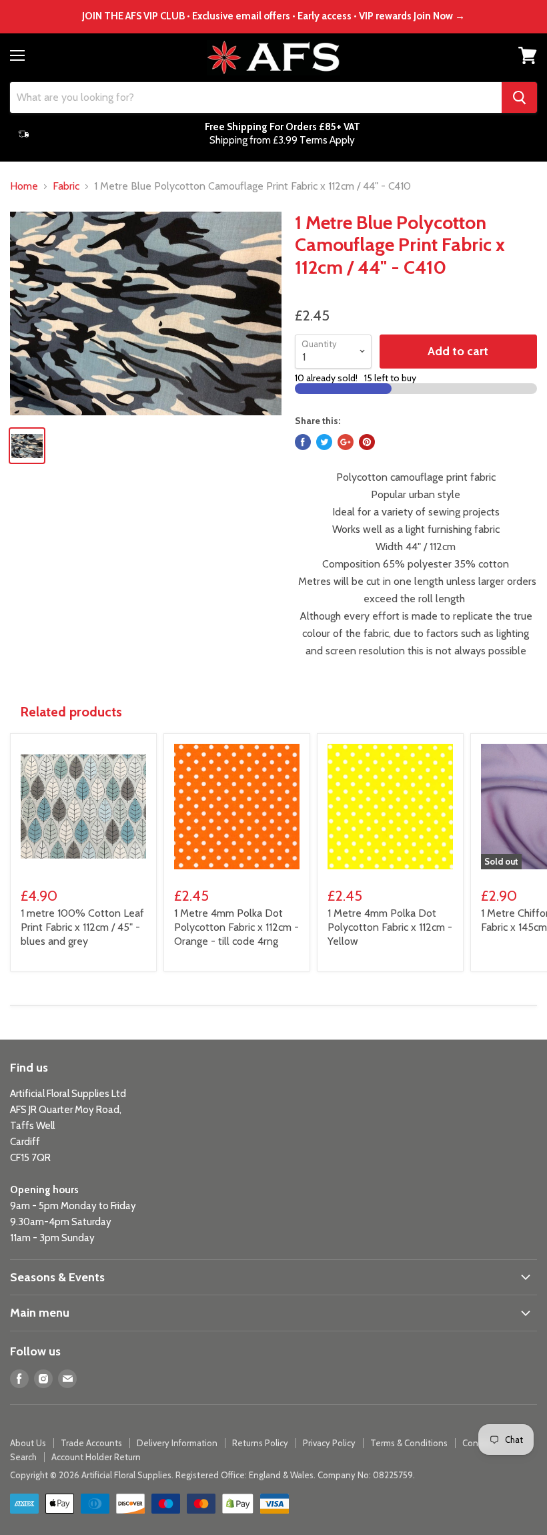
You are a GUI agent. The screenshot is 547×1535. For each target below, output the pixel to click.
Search (23, 1457)
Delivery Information (177, 1443)
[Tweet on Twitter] (324, 442)
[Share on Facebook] (303, 442)
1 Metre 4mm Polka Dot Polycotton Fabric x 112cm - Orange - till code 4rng (236, 927)
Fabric (66, 186)
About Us (28, 1443)
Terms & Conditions (409, 1443)
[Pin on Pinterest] (367, 442)
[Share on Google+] (346, 442)
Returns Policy (260, 1443)
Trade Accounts (91, 1443)
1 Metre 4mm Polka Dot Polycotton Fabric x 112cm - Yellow (390, 927)
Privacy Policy (329, 1443)
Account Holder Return (96, 1457)
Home (24, 186)
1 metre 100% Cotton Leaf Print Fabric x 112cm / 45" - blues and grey (82, 927)
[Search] (519, 97)
